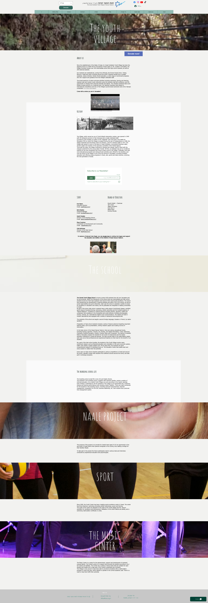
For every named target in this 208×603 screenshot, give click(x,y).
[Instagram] (138, 2)
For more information (90, 88)
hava (82, 225)
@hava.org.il (87, 225)
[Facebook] (134, 2)
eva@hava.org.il (85, 207)
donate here (106, 236)
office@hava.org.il (106, 598)
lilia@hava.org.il (85, 231)
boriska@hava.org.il (86, 213)
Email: (79, 225)
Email (118, 174)
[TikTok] (145, 2)
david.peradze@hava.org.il (88, 219)
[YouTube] (141, 2)
